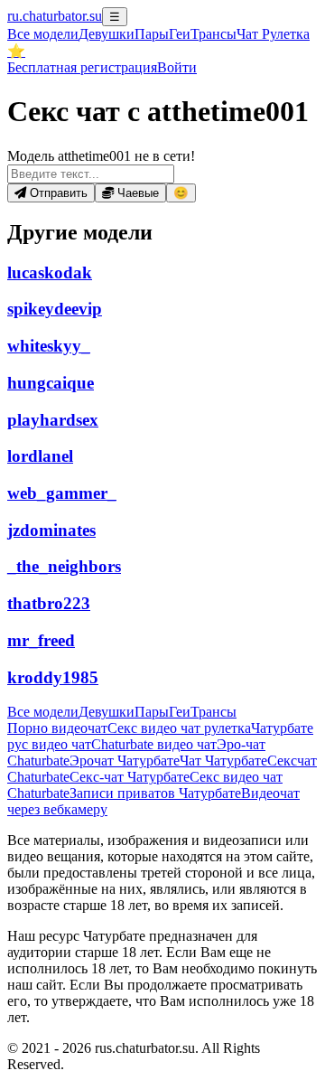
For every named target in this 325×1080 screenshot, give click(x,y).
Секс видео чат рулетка (179, 728)
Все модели (43, 711)
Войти (177, 67)
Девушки (107, 34)
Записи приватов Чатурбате (155, 793)
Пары (152, 34)
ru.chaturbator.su (54, 15)
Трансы (213, 34)
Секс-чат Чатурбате (130, 776)
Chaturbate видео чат (154, 744)
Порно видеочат (57, 728)
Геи (179, 34)
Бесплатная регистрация (82, 67)
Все (43, 34)
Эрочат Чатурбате (125, 760)
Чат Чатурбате (223, 760)
